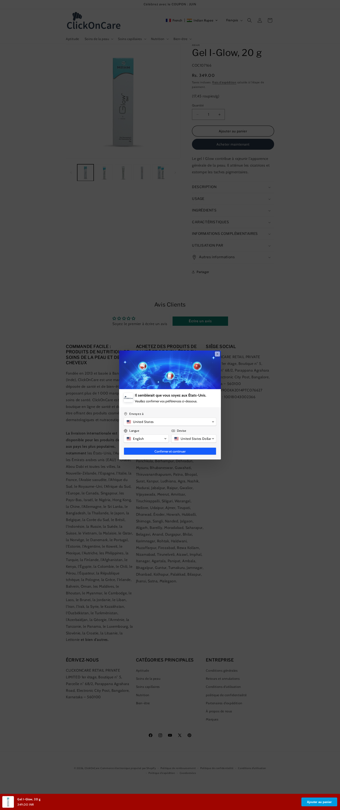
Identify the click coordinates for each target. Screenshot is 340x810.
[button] (170, 422)
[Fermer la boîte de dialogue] (217, 354)
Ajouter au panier (319, 802)
